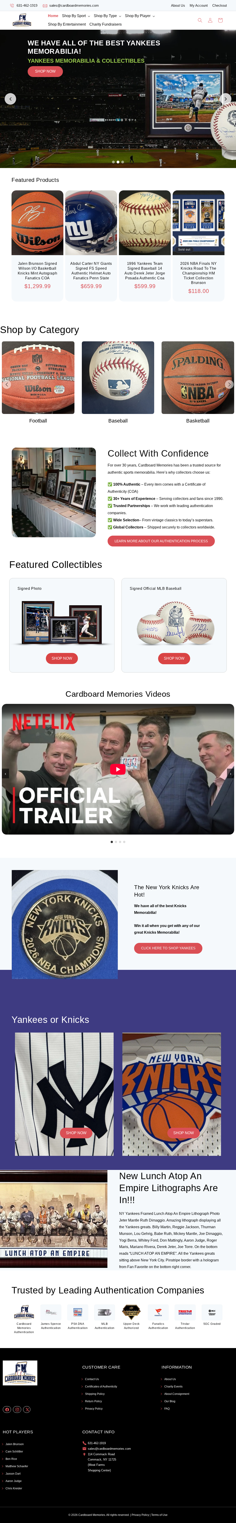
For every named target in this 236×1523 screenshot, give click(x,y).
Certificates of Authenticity (101, 1386)
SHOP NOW (45, 99)
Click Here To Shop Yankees (168, 948)
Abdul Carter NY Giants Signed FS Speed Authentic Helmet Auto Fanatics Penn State (91, 271)
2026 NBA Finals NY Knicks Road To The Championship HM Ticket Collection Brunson (198, 273)
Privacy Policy (94, 1408)
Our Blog (169, 1401)
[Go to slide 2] (118, 162)
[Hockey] (198, 377)
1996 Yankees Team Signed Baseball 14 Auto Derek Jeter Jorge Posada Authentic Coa (144, 271)
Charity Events (173, 1386)
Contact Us (92, 1379)
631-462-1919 (27, 5)
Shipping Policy (95, 1394)
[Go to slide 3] (122, 162)
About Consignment (176, 1394)
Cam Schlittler (14, 1451)
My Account (199, 5)
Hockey (197, 421)
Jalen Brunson (15, 1444)
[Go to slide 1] (113, 162)
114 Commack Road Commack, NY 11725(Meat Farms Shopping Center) (102, 1462)
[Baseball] (38, 377)
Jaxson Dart (13, 1473)
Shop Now (76, 1133)
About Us (178, 5)
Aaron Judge (14, 1481)
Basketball (118, 421)
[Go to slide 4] (124, 842)
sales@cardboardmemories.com (74, 5)
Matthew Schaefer (17, 1466)
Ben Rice (11, 1459)
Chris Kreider (14, 1488)
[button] (76, 16)
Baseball (38, 421)
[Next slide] (225, 99)
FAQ (167, 1408)
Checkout (219, 5)
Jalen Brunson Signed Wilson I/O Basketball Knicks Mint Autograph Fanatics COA (37, 271)
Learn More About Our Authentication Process (161, 541)
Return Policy (93, 1401)
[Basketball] (118, 377)
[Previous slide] (10, 99)
